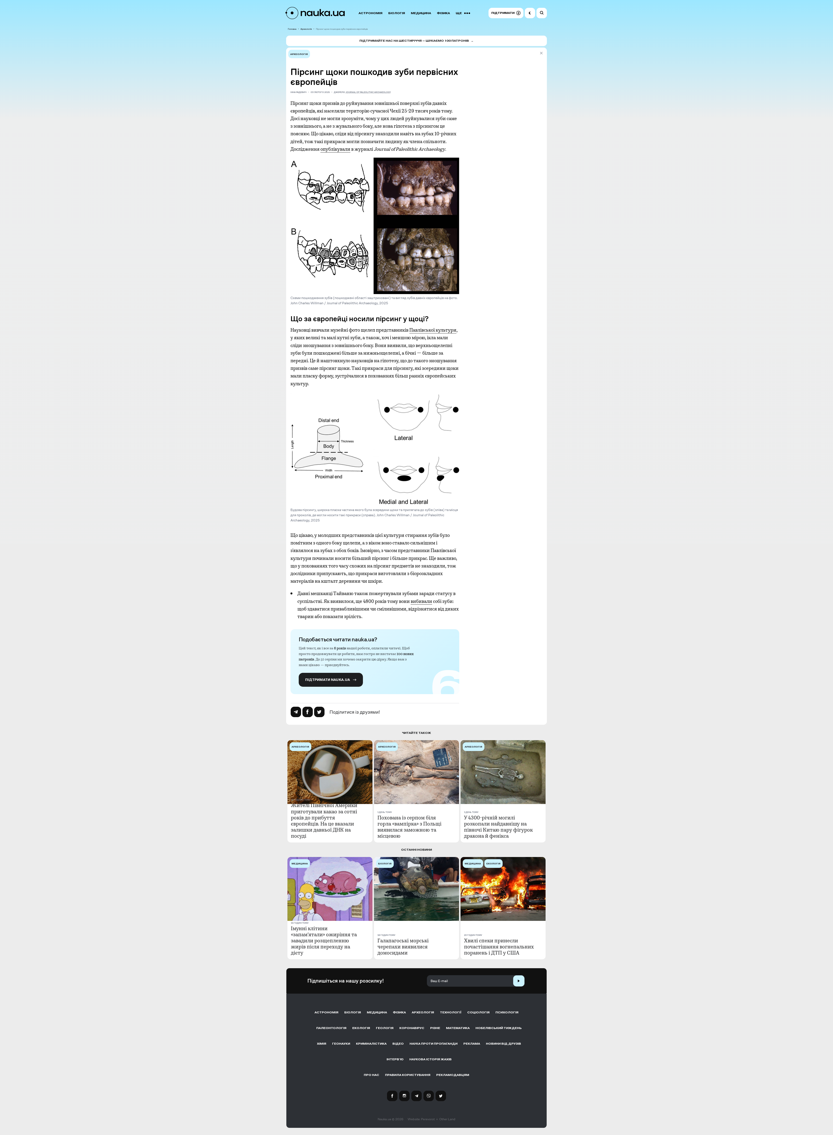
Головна (292, 29)
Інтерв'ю (395, 1059)
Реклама (471, 1044)
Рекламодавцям (452, 1075)
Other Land (447, 1119)
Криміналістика (371, 1044)
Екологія (361, 1028)
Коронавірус (411, 1028)
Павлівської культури (432, 330)
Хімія (321, 1044)
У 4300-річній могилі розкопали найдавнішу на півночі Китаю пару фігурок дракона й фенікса (498, 827)
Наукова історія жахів (430, 1059)
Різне (435, 1028)
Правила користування (407, 1075)
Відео (398, 1044)
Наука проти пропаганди (433, 1044)
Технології (450, 1012)
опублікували (335, 149)
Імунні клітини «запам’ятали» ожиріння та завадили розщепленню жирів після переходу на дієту (324, 940)
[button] (506, 13)
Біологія (396, 13)
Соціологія (478, 1012)
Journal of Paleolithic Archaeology (368, 92)
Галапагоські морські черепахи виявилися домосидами (403, 947)
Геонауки (341, 1044)
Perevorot (428, 1119)
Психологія (506, 1012)
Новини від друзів (503, 1044)
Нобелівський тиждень (499, 1028)
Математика (458, 1028)
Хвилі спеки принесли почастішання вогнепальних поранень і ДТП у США (499, 947)
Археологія (306, 29)
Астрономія (370, 13)
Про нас (371, 1075)
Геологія (385, 1028)
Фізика (443, 13)
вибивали (421, 601)
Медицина (421, 13)
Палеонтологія (331, 1028)
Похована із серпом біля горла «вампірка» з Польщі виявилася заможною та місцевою (409, 827)
